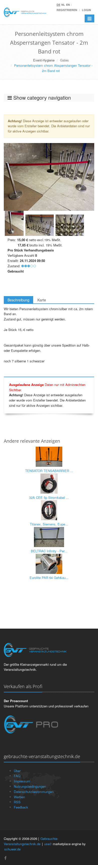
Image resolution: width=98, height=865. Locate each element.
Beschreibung (18, 299)
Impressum (22, 781)
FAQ (17, 775)
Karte (41, 299)
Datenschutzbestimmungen (34, 791)
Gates (64, 60)
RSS (17, 802)
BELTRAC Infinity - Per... (49, 551)
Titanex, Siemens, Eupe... (49, 524)
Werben (19, 796)
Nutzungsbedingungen (30, 786)
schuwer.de (12, 849)
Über (17, 770)
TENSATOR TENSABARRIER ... (49, 470)
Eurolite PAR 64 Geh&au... (49, 577)
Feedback (21, 807)
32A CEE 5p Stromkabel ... (49, 497)
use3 (47, 843)
